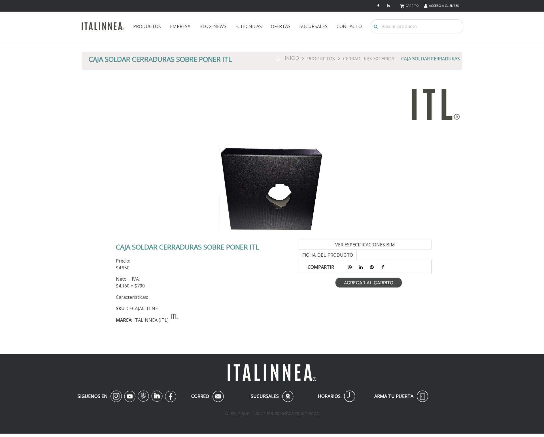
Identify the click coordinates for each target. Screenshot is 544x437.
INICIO (289, 58)
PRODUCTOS (147, 26)
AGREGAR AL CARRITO (368, 282)
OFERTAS (280, 26)
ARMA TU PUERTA (401, 396)
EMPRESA (180, 26)
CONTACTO (349, 26)
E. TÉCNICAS (248, 26)
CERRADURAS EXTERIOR (368, 59)
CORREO (206, 396)
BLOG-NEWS (212, 26)
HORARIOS (336, 396)
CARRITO (412, 5)
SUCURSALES (313, 26)
